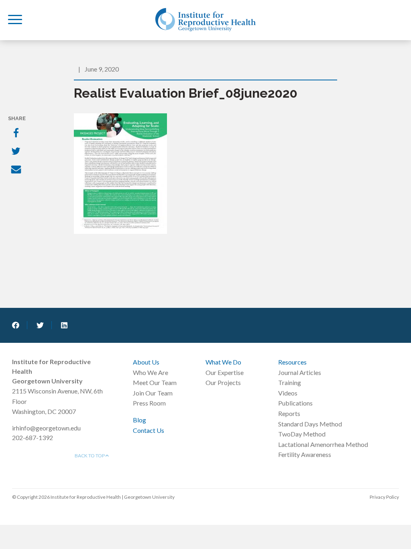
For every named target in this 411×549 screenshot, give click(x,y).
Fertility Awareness (304, 454)
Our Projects (223, 382)
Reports (289, 413)
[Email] (17, 170)
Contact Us (148, 430)
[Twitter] (17, 152)
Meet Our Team (155, 382)
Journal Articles (299, 372)
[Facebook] (17, 133)
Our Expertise (225, 372)
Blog (139, 420)
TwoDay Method (302, 434)
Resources (292, 362)
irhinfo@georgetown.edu (46, 428)
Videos (287, 393)
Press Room (149, 403)
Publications (295, 403)
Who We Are (150, 372)
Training (289, 382)
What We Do (223, 362)
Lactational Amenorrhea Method (323, 444)
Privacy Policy (384, 497)
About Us (146, 362)
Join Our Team (153, 393)
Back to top (90, 456)
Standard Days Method (310, 424)
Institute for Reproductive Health (205, 19)
